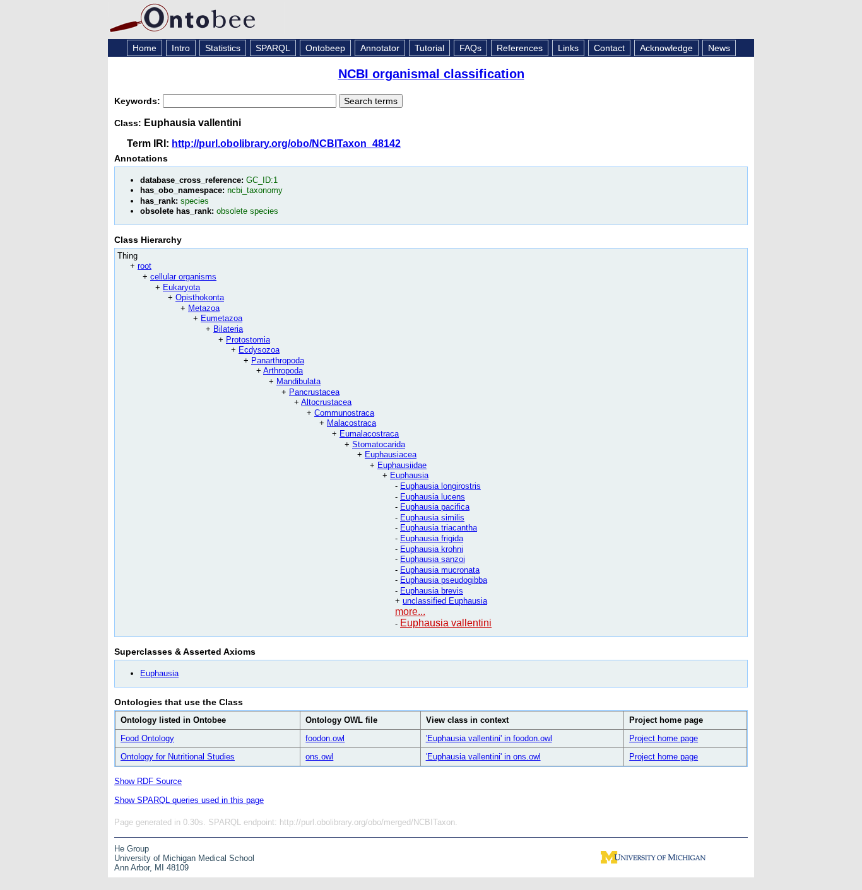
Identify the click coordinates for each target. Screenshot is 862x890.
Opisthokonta (199, 297)
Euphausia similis (432, 517)
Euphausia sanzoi (432, 559)
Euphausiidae (402, 465)
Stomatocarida (378, 444)
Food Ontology (147, 738)
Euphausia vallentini (446, 623)
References (520, 48)
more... (410, 611)
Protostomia (248, 339)
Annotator (379, 48)
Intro (181, 48)
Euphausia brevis (431, 590)
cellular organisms (183, 276)
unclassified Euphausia (445, 601)
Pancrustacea (314, 392)
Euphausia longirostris (440, 486)
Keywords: (138, 101)
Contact (609, 48)
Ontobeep (325, 48)
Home (144, 48)
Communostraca (344, 413)
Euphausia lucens (432, 496)
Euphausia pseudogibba (443, 580)
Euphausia (409, 475)
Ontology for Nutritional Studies (178, 756)
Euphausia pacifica (434, 507)
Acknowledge (666, 48)
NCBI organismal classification (431, 74)
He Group (131, 848)
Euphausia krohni (431, 549)
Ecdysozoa (259, 349)
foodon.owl (325, 738)
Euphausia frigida (431, 538)
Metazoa (204, 308)
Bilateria (228, 329)
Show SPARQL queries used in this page (189, 800)
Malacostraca (351, 423)
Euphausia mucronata (440, 570)
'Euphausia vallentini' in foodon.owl (489, 738)
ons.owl (319, 756)
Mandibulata (298, 381)
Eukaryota (181, 287)
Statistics (222, 48)
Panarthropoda (277, 360)
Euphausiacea (390, 454)
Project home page (663, 738)
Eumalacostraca (369, 433)
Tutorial (429, 48)
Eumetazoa (221, 318)
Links (568, 48)
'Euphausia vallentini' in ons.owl (483, 756)
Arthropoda (283, 370)
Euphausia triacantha (438, 527)
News (719, 48)
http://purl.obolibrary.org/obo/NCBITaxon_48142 (286, 143)
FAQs (470, 48)
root (144, 266)
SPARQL (273, 48)
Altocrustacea (326, 402)
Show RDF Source (148, 781)
